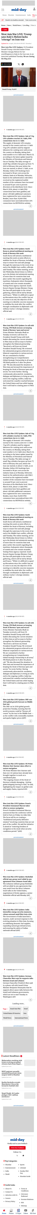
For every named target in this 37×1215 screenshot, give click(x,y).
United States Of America (11, 1172)
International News (21, 1177)
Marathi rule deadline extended (14, 20)
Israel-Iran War (15, 1167)
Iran (25, 1172)
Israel (26, 1167)
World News (7, 1177)
